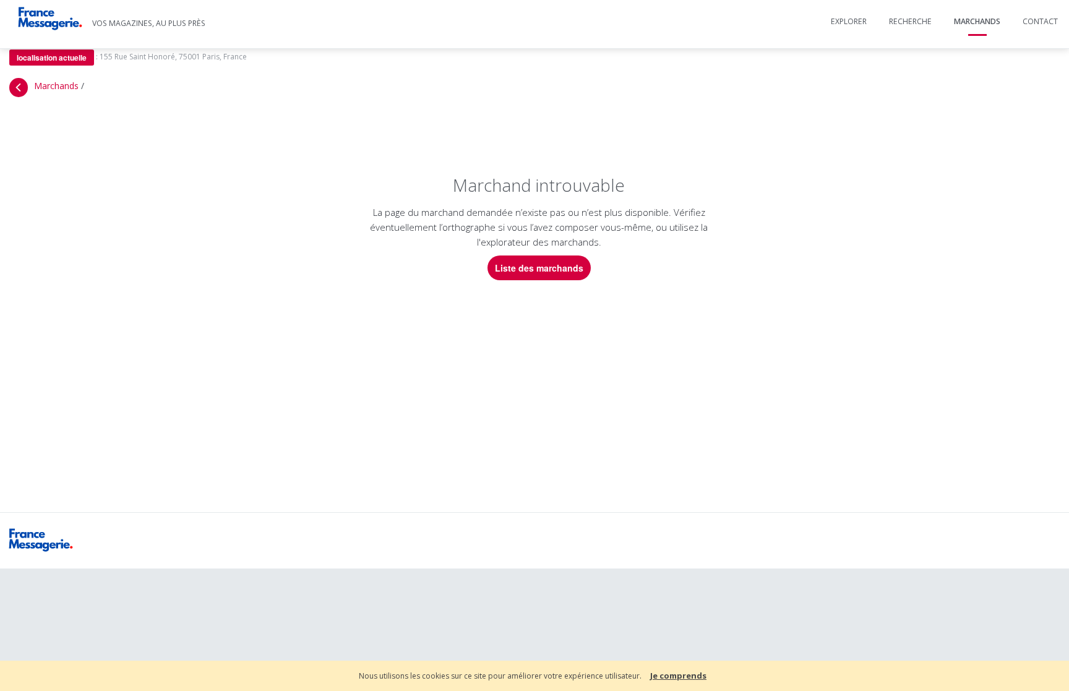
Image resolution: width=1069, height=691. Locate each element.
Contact (1040, 21)
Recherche (910, 21)
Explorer (849, 21)
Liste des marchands (539, 268)
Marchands (977, 21)
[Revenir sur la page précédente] (18, 87)
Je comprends (678, 675)
